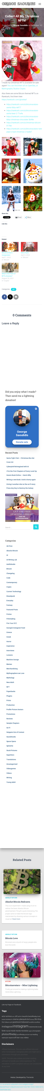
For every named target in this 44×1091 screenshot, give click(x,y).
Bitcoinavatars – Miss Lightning (21, 985)
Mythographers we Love (15, 673)
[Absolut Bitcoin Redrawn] (22, 881)
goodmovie (17, 1022)
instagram (20, 1026)
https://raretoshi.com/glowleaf (14, 99)
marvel (8, 1031)
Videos (9, 773)
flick (3, 1022)
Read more (16, 919)
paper (30, 1031)
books (3, 1019)
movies (18, 1031)
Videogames (11, 768)
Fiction (9, 614)
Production (10, 705)
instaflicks (37, 1022)
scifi (14, 1038)
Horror (8, 641)
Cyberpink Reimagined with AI (17, 467)
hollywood (25, 1022)
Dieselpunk (10, 596)
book (38, 1016)
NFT (14, 289)
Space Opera (11, 741)
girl (11, 1022)
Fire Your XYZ (11, 623)
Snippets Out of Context (15, 732)
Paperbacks (10, 691)
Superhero (10, 755)
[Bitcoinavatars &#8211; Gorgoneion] (10, 247)
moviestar (24, 1031)
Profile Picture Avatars (14, 709)
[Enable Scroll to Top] (39, 1086)
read (31, 1034)
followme (7, 1022)
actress (9, 1016)
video (21, 1038)
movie (13, 1031)
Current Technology (13, 591)
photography (36, 1031)
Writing (9, 778)
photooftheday (9, 1034)
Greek (8, 637)
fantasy (32, 1019)
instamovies (33, 1027)
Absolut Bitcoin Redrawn (17, 901)
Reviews (9, 719)
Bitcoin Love (11, 938)
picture (27, 1034)
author (20, 1016)
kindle (40, 1027)
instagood (7, 1026)
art (16, 1016)
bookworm (9, 1019)
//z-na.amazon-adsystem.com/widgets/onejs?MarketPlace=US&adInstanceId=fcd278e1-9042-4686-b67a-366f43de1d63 (22, 1087)
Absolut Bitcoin (12, 551)
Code (8, 578)
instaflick (31, 1022)
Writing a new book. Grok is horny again (21, 480)
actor (4, 1016)
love (3, 1030)
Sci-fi (8, 728)
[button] (32, 146)
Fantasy (9, 605)
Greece (9, 632)
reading (35, 1034)
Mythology (10, 678)
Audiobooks (10, 564)
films (39, 1019)
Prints (8, 700)
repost (11, 1038)
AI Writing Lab (11, 560)
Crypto (8, 587)
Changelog (10, 573)
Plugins (9, 696)
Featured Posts (12, 610)
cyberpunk (23, 1019)
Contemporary (11, 582)
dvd (28, 1019)
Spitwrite (9, 746)
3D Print (9, 546)
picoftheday (21, 1034)
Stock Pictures (11, 750)
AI (7, 555)
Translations (11, 759)
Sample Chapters (12, 723)
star (18, 1038)
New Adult (10, 682)
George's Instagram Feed (15, 628)
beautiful (25, 1016)
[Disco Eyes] (29, 247)
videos (26, 1038)
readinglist (5, 1038)
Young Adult (11, 782)
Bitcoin (9, 569)
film (36, 1019)
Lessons (9, 655)
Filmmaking (10, 619)
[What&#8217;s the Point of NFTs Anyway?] (10, 267)
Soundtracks (11, 737)
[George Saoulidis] (19, 4)
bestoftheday (32, 1016)
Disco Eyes (25, 253)
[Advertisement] (22, 815)
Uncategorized (11, 764)
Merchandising (12, 669)
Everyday (9, 600)
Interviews (10, 650)
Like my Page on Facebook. (11, 1005)
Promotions (10, 714)
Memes (9, 664)
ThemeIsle (30, 1077)
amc (13, 1016)
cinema (15, 1019)
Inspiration (10, 646)
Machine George (12, 660)
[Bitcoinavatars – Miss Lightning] (22, 965)
